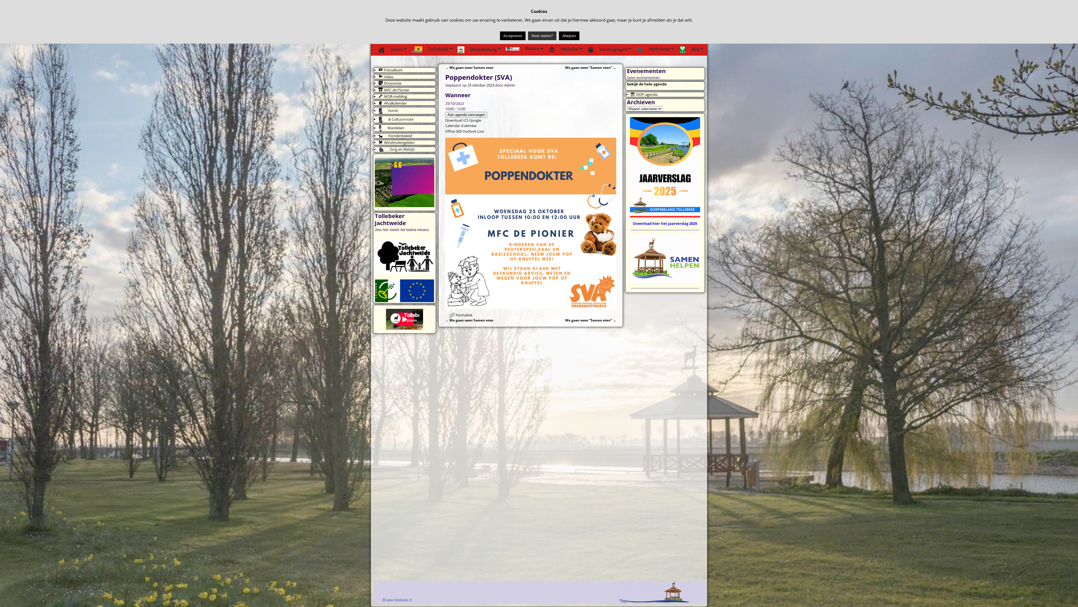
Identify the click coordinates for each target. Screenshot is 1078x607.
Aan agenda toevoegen (466, 115)
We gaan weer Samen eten (469, 67)
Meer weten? (542, 35)
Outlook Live (473, 131)
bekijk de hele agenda (647, 84)
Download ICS (457, 120)
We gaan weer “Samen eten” (590, 67)
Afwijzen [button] (569, 35)
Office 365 (453, 131)
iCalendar (469, 125)
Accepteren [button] (512, 35)
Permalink (464, 315)
